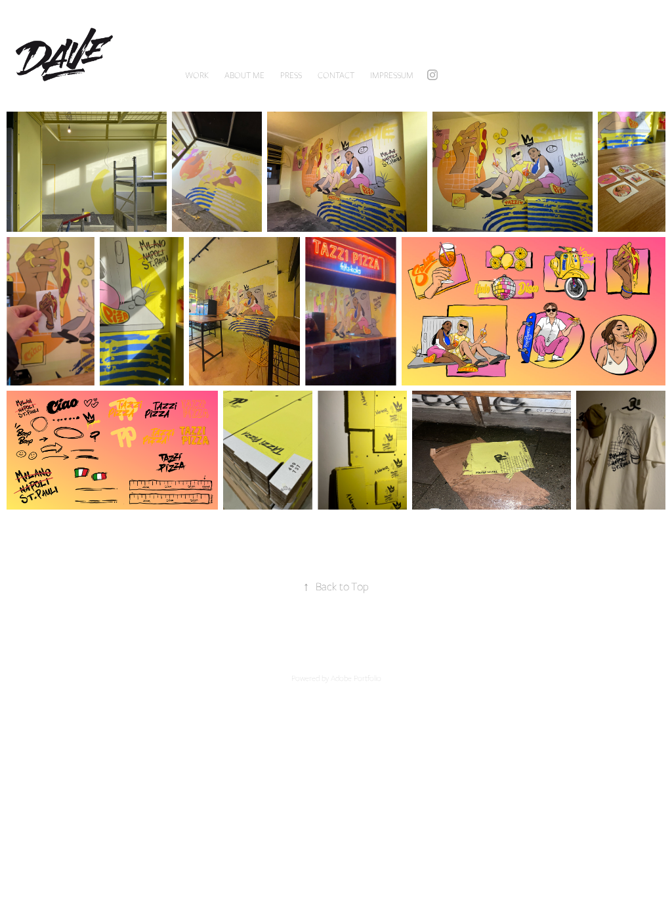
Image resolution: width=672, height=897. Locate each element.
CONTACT (336, 75)
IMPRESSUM (391, 75)
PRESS (291, 75)
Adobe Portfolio (356, 677)
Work (197, 75)
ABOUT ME (244, 75)
